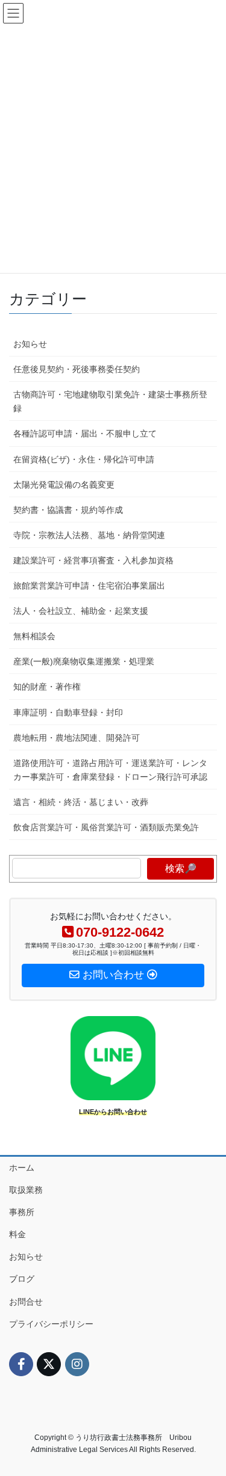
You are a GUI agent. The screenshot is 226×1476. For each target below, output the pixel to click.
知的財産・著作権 (47, 686)
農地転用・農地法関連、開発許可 (76, 738)
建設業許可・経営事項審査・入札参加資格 (93, 560)
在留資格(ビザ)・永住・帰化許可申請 (83, 459)
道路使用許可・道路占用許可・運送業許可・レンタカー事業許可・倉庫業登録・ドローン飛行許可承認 (110, 770)
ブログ (21, 1279)
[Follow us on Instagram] (77, 1364)
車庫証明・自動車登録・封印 (68, 712)
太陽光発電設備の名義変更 (64, 484)
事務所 (21, 1212)
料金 (17, 1234)
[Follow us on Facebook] (21, 1364)
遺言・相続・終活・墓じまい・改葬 (80, 802)
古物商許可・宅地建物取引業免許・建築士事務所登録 (110, 401)
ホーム (21, 1167)
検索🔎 (180, 868)
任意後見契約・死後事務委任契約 (76, 369)
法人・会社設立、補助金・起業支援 (80, 611)
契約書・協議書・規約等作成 (68, 510)
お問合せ (26, 1301)
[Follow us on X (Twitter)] (49, 1364)
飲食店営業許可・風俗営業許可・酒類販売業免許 (106, 827)
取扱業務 (26, 1190)
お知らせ (30, 344)
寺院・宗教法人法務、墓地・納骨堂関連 (89, 535)
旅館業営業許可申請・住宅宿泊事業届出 (89, 585)
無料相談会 (34, 636)
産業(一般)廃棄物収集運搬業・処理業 (83, 661)
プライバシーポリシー (51, 1324)
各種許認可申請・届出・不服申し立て (85, 433)
